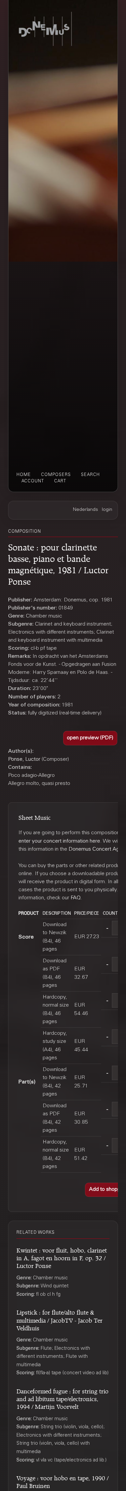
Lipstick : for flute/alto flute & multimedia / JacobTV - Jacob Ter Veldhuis (59, 1319)
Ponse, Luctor (24, 759)
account (33, 481)
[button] (90, 738)
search (90, 475)
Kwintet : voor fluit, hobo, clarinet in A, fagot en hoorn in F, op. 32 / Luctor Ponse (61, 1257)
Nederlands (85, 510)
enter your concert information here (59, 841)
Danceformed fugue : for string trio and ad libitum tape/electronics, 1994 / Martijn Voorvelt (62, 1398)
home (23, 475)
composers (56, 475)
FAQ (76, 898)
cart (60, 481)
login (107, 510)
